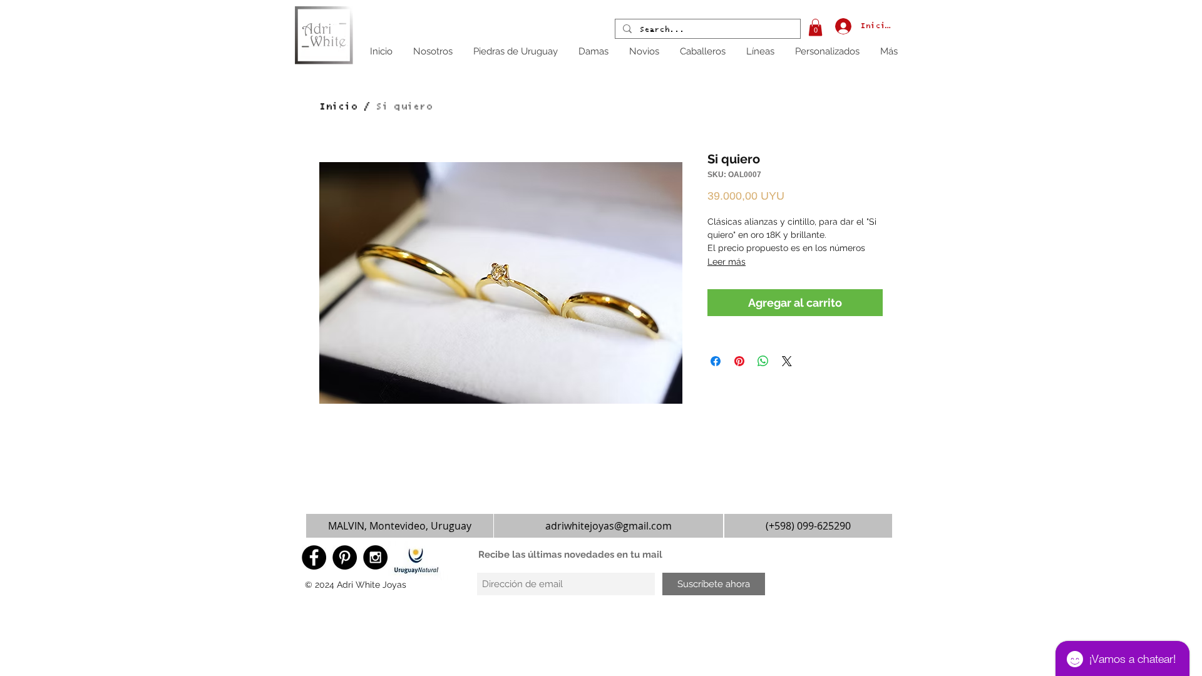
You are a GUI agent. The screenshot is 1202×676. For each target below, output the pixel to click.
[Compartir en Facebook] (715, 361)
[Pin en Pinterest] (739, 361)
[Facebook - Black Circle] (314, 557)
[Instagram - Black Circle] (375, 557)
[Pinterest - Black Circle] (344, 557)
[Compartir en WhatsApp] (763, 361)
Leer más (726, 262)
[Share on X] (786, 361)
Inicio (338, 106)
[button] (815, 27)
